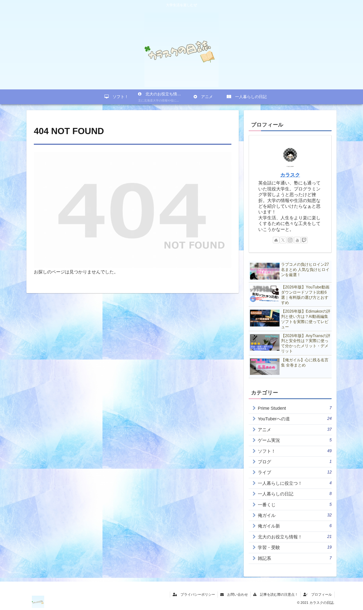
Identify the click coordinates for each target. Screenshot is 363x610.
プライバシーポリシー (196, 594)
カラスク (290, 175)
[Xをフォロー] (283, 240)
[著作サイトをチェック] (276, 240)
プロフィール (320, 594)
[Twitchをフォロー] (304, 240)
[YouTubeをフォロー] (297, 240)
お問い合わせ (236, 594)
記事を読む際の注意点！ (277, 594)
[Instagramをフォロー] (290, 240)
